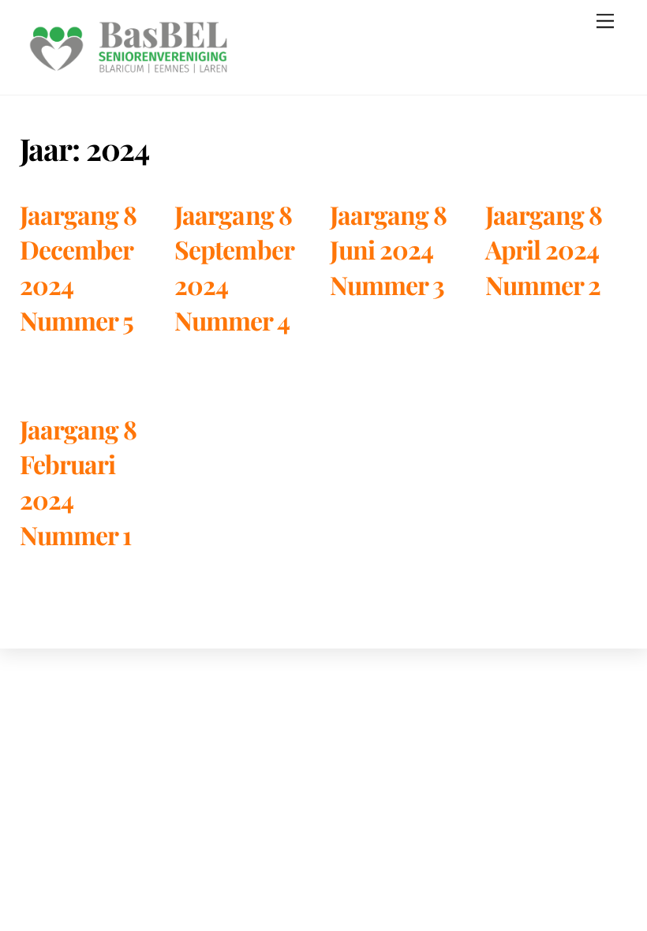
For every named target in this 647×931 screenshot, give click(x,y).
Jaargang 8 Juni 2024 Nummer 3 (388, 249)
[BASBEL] (128, 75)
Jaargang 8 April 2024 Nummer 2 (543, 249)
